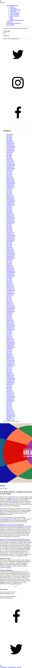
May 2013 (9, 370)
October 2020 (10, 238)
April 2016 (9, 318)
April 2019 (9, 265)
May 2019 (9, 263)
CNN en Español (14, 14)
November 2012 (11, 379)
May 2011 (9, 406)
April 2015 (9, 336)
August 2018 (10, 277)
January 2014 (10, 358)
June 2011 (9, 405)
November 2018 (11, 272)
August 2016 (10, 312)
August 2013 (10, 366)
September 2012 (11, 382)
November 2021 (11, 219)
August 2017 (10, 295)
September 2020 (11, 240)
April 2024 (9, 176)
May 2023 (9, 192)
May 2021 (9, 228)
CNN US (12, 7)
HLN (11, 17)
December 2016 (11, 306)
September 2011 (11, 400)
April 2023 (9, 193)
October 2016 (10, 309)
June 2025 (9, 155)
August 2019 (10, 259)
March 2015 (10, 338)
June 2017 (9, 297)
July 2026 (9, 135)
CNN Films (13, 11)
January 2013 (10, 376)
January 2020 (10, 251)
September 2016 (11, 311)
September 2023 (11, 186)
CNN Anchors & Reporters (14, 23)
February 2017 (10, 303)
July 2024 (9, 171)
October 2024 (10, 167)
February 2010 (10, 419)
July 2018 (9, 278)
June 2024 (9, 173)
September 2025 (11, 150)
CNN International (15, 13)
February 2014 (10, 357)
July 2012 (9, 385)
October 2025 (10, 149)
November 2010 (11, 415)
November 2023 (11, 183)
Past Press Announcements (17, 20)
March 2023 (10, 195)
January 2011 (10, 412)
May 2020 (9, 245)
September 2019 (11, 257)
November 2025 (11, 147)
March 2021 (10, 231)
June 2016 (9, 315)
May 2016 (9, 317)
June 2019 (9, 262)
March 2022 (10, 213)
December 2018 (11, 271)
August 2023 (10, 187)
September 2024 (11, 168)
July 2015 (9, 332)
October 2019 (10, 256)
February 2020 (10, 250)
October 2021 (10, 220)
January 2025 (10, 162)
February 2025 (10, 161)
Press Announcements (12, 5)
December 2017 (11, 289)
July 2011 (9, 403)
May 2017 (9, 299)
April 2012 (9, 390)
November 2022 (11, 201)
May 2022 (9, 210)
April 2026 (9, 140)
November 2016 (11, 308)
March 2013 (10, 373)
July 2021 (9, 225)
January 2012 (10, 394)
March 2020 (10, 248)
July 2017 (9, 296)
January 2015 (10, 341)
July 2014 (9, 350)
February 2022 (10, 214)
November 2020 (11, 237)
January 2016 (10, 323)
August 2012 (10, 384)
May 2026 (9, 138)
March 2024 (10, 177)
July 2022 (9, 207)
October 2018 (10, 274)
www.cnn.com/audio (5, 567)
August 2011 (10, 402)
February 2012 (10, 393)
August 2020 (10, 241)
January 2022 (10, 216)
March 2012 (10, 391)
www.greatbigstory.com (15, 583)
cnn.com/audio (5, 519)
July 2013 (9, 367)
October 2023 (10, 185)
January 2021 (10, 234)
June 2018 (9, 280)
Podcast (19, 667)
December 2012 (11, 378)
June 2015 (9, 333)
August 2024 (10, 170)
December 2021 (11, 217)
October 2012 (10, 381)
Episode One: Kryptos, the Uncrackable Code (12, 524)
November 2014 (11, 344)
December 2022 (11, 199)
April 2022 (9, 211)
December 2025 (11, 146)
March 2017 (10, 302)
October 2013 (10, 363)
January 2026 (10, 144)
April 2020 (9, 247)
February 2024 (10, 179)
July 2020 (9, 242)
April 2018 (9, 283)
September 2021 (11, 222)
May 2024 (9, 174)
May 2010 (9, 418)
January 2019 (10, 269)
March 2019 (10, 266)
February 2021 (10, 232)
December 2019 (11, 253)
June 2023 (9, 190)
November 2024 (11, 165)
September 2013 (11, 364)
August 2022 (10, 205)
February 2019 (10, 268)
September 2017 (11, 293)
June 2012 (9, 387)
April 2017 (9, 300)
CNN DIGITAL (12, 667)
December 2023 (11, 182)
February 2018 (10, 286)
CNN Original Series (15, 10)
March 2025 (10, 159)
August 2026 (10, 134)
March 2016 (10, 320)
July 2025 (9, 153)
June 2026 (9, 137)
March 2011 (10, 409)
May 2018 (9, 281)
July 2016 (9, 314)
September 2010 (11, 416)
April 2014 (9, 354)
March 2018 (10, 284)
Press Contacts (10, 24)
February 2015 (10, 339)
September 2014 (11, 347)
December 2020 (11, 235)
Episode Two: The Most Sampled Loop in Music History (15, 539)
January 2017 (10, 305)
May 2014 (9, 352)
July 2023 (9, 189)
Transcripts (9, 21)
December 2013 (11, 360)
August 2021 (10, 223)
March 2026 (10, 141)
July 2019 (9, 260)
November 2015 (11, 326)
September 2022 (11, 204)
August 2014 (10, 348)
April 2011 (9, 407)
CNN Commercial (14, 16)
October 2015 (10, 327)
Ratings (12, 18)
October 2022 (10, 202)
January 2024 (10, 180)
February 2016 (10, 321)
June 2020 (9, 244)
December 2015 (11, 324)
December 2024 (11, 164)
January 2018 (10, 287)
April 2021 (9, 229)
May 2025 (9, 156)
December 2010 (11, 413)
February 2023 (10, 196)
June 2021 (9, 226)
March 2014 (10, 355)
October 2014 (10, 345)
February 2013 (10, 375)
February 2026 (10, 143)
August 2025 (10, 152)
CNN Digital (13, 8)
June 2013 (9, 369)
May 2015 (9, 335)
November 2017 (11, 290)
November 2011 (11, 397)
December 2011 (11, 396)
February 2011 (10, 410)
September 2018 (11, 275)
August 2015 (10, 330)
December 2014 (11, 342)
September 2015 (11, 329)
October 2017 (10, 292)
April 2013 (9, 372)
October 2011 (10, 399)
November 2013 (11, 361)
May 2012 (9, 388)
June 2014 (9, 351)
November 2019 (11, 254)
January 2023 (10, 198)
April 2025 (9, 158)
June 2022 (9, 208)
